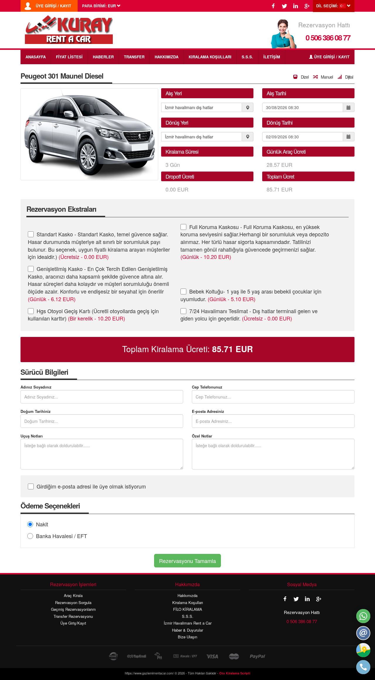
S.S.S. (247, 57)
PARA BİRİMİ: (94, 6)
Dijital (348, 76)
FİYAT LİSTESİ (69, 57)
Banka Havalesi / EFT (61, 536)
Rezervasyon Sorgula (73, 602)
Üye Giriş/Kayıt (73, 623)
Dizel (304, 76)
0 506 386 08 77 (328, 37)
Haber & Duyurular (187, 630)
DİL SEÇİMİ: (327, 6)
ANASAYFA (35, 57)
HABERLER (103, 57)
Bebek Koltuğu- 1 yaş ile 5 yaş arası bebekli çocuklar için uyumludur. (250, 295)
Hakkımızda (187, 595)
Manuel (326, 76)
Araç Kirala (73, 595)
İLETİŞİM (271, 57)
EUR (232, 349)
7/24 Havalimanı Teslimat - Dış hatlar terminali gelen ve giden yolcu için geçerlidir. (249, 314)
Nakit (42, 524)
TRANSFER (134, 57)
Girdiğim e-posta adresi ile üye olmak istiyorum (91, 486)
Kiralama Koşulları (187, 602)
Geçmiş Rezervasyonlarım (73, 609)
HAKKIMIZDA (166, 57)
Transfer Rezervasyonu (73, 616)
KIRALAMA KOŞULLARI (210, 57)
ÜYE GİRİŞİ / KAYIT (53, 6)
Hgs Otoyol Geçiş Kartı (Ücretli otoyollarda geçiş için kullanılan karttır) (93, 314)
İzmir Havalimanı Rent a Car (188, 623)
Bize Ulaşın (187, 637)
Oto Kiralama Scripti (234, 673)
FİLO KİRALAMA (187, 609)
